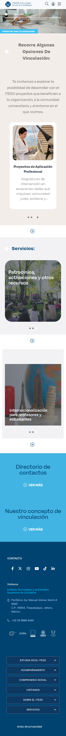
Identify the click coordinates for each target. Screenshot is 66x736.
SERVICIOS (33, 709)
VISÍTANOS (33, 689)
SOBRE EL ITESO (33, 699)
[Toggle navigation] (58, 3)
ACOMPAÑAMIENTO (33, 670)
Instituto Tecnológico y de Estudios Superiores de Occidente (28, 591)
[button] (28, 217)
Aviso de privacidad (29, 726)
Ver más (36, 485)
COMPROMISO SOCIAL (33, 679)
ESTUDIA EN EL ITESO (33, 660)
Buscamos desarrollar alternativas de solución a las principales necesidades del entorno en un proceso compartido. (33, 18)
